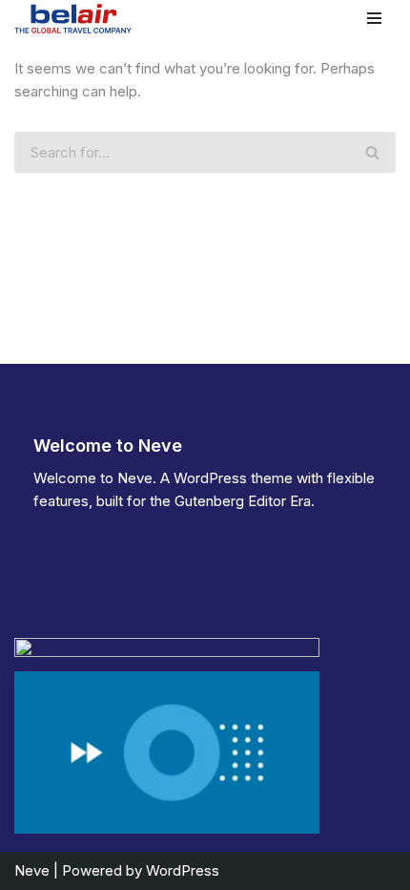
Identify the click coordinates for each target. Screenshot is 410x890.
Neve (32, 870)
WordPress (182, 870)
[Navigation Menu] (374, 18)
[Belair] (73, 18)
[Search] (373, 152)
